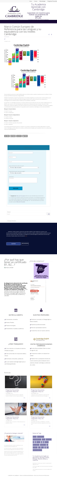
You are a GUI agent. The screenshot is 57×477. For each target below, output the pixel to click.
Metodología (42, 1)
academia (34, 436)
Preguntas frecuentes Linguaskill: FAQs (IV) (12, 418)
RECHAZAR (25, 243)
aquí (26, 236)
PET (45, 447)
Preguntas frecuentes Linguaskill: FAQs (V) (37, 390)
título (47, 447)
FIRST (47, 444)
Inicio (31, 1)
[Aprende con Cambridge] (14, 18)
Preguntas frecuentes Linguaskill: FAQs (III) (37, 418)
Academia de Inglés (40, 436)
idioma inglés (35, 447)
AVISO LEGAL (36, 475)
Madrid (42, 447)
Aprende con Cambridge (37, 439)
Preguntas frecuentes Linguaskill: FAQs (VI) (12, 390)
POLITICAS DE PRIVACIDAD (44, 475)
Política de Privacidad (20, 195)
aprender (43, 439)
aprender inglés (48, 439)
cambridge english (36, 444)
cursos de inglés (43, 444)
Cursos (35, 1)
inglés (39, 447)
